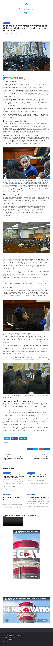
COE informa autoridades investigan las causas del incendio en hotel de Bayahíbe (38, 496)
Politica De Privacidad (8, 639)
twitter (36, 448)
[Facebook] (4, 78)
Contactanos (6, 641)
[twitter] (13, 473)
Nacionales (6, 23)
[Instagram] (7, 78)
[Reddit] (14, 78)
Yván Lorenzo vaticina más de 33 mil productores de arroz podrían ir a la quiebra (12, 497)
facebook (30, 448)
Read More (6, 489)
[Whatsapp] (9, 78)
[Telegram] (19, 78)
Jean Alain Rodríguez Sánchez (20, 183)
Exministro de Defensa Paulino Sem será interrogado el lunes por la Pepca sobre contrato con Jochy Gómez (13, 476)
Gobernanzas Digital (8, 33)
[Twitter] (12, 78)
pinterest (47, 448)
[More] (22, 78)
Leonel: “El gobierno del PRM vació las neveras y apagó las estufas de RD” (37, 475)
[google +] (16, 473)
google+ (41, 448)
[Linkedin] (17, 78)
